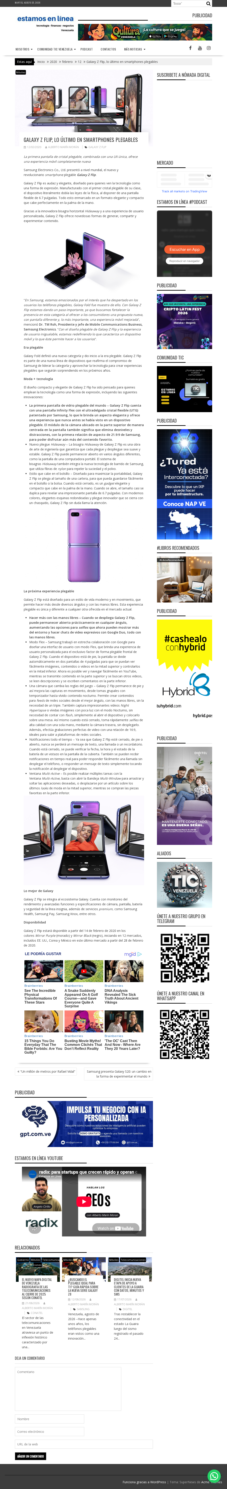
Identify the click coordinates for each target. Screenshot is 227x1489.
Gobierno (23, 1259)
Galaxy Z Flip (97, 147)
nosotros (22, 49)
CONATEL (37, 1313)
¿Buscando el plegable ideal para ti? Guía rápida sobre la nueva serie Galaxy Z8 (83, 1286)
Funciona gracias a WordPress (144, 1482)
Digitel (127, 1309)
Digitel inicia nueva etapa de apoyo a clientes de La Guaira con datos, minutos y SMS (129, 1286)
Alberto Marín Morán (63, 147)
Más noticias (133, 49)
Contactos (108, 49)
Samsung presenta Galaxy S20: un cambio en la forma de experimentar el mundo (119, 1073)
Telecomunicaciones (133, 1259)
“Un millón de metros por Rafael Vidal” (47, 1071)
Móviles (20, 72)
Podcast (86, 49)
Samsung (83, 1309)
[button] (214, 1476)
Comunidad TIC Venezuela (54, 49)
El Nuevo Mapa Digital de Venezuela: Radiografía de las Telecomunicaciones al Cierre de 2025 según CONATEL (37, 1288)
